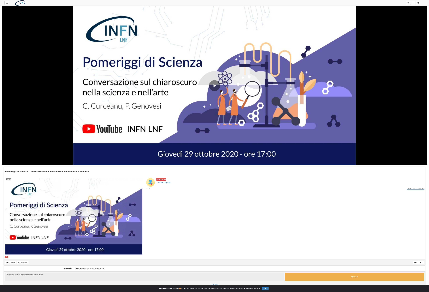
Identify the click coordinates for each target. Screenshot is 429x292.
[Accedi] (418, 3)
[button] (161, 179)
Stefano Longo (163, 182)
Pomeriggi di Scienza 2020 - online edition (91, 268)
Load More (214, 284)
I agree (265, 288)
